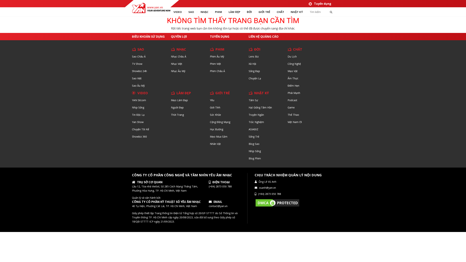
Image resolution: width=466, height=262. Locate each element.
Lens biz (254, 56)
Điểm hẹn (293, 85)
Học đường (216, 129)
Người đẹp (177, 107)
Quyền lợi (179, 37)
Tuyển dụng (322, 4)
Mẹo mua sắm (218, 136)
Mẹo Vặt (293, 71)
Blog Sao (254, 144)
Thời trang (177, 114)
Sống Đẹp (254, 71)
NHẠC (204, 12)
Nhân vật (215, 144)
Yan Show (138, 122)
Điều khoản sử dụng (148, 37)
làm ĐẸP (234, 12)
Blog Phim (255, 158)
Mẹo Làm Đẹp (179, 100)
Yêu (212, 100)
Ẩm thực (293, 78)
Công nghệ (294, 64)
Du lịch (292, 56)
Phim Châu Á (217, 71)
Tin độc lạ (138, 114)
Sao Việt (137, 78)
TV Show (137, 64)
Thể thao (293, 114)
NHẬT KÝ (261, 93)
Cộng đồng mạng (220, 122)
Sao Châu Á (139, 56)
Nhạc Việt (176, 64)
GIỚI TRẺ (222, 93)
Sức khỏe (215, 114)
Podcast (292, 100)
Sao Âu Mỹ (138, 85)
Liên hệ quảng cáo (264, 37)
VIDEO (177, 12)
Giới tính (215, 107)
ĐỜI (249, 12)
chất (280, 12)
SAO (191, 12)
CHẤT (297, 49)
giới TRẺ (264, 12)
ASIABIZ (253, 129)
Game (291, 107)
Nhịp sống (138, 107)
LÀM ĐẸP (183, 93)
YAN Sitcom (139, 100)
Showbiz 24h (139, 71)
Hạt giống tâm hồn (260, 107)
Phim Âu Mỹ (217, 56)
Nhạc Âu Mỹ (178, 71)
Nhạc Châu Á (178, 56)
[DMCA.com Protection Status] (277, 202)
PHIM (218, 12)
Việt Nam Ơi (295, 122)
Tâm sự (253, 100)
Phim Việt (215, 64)
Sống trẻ (254, 136)
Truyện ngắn (256, 114)
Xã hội (252, 64)
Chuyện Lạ (255, 78)
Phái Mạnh (294, 93)
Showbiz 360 (139, 136)
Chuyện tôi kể (140, 129)
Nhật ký (297, 12)
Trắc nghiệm (256, 122)
